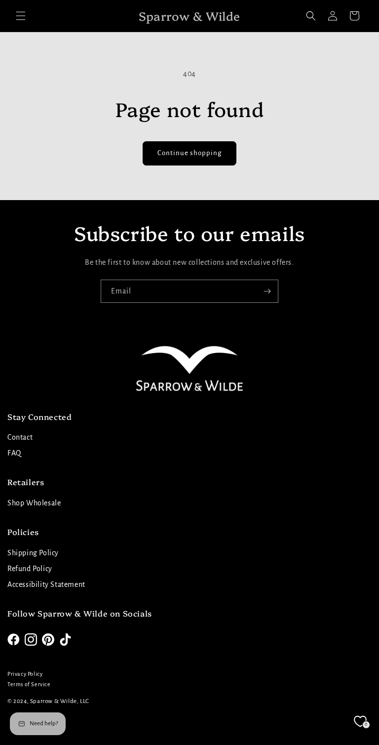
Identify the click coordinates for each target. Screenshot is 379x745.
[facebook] (13, 639)
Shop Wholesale (34, 503)
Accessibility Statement (46, 584)
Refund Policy (29, 569)
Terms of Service (29, 684)
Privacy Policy (24, 674)
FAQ (14, 453)
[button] (21, 16)
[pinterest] (48, 639)
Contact (20, 437)
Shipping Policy (33, 553)
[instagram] (31, 639)
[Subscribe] (267, 291)
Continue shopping (189, 153)
